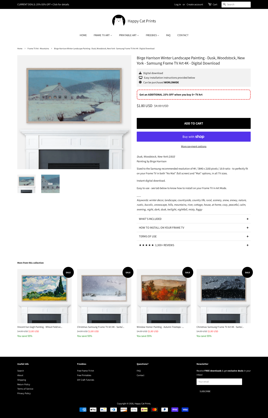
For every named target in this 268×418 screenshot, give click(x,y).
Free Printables (84, 375)
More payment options (193, 146)
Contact (183, 35)
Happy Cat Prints (142, 403)
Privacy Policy (24, 393)
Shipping (21, 379)
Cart (215, 4)
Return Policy (23, 384)
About (20, 375)
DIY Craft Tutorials (85, 379)
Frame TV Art (102, 35)
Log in (177, 4)
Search (20, 370)
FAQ (168, 35)
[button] (194, 218)
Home (83, 35)
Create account (195, 4)
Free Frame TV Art (85, 370)
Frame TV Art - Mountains (38, 48)
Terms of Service (25, 388)
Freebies (151, 35)
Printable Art (128, 35)
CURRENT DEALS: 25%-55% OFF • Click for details (43, 4)
